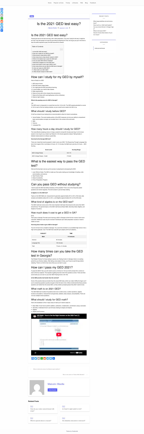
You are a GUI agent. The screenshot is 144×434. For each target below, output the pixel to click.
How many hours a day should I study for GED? (45, 57)
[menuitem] (50, 3)
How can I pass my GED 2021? (42, 68)
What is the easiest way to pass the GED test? (45, 59)
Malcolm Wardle (52, 28)
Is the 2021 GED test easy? (40, 51)
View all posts (52, 390)
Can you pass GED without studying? (43, 60)
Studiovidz (75, 431)
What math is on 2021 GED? (41, 70)
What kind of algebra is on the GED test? (43, 62)
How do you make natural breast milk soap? (42, 410)
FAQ (81, 3)
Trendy (68, 3)
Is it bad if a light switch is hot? (72, 409)
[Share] (1, 30)
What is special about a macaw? (40, 421)
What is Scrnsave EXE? (99, 31)
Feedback (93, 3)
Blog (86, 3)
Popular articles (59, 3)
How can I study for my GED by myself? (43, 53)
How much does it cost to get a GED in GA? (44, 64)
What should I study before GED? (42, 55)
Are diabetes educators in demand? (73, 421)
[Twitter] (1, 12)
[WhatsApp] (1, 18)
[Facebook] (1, 9)
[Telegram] (1, 24)
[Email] (1, 15)
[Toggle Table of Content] (60, 49)
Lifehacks (75, 3)
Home (50, 3)
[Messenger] (1, 27)
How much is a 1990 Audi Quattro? (102, 25)
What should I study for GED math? (43, 71)
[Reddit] (1, 21)
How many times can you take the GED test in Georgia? (47, 66)
